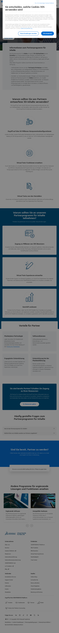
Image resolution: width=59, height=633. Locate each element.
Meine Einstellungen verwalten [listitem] (28, 33)
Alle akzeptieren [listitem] (47, 33)
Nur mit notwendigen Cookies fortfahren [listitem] (44, 3)
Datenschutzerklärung (26, 28)
